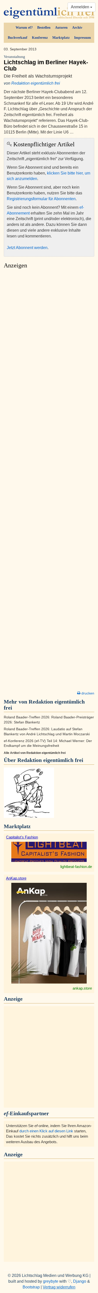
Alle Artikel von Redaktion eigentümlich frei (35, 753)
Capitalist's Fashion (22, 837)
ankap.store (82, 988)
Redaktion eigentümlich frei (35, 83)
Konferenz (40, 38)
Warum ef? (24, 27)
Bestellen (44, 27)
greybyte (50, 1281)
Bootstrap (31, 1287)
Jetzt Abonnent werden (27, 248)
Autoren (61, 27)
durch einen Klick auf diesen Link (46, 1131)
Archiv (77, 27)
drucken (87, 693)
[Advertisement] (49, 481)
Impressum (82, 38)
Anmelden (80, 7)
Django (79, 1281)
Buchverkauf (17, 38)
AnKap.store (16, 878)
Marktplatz (61, 38)
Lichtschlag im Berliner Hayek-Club (46, 63)
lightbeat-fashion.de (76, 866)
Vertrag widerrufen (59, 1287)
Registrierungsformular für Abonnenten (41, 199)
